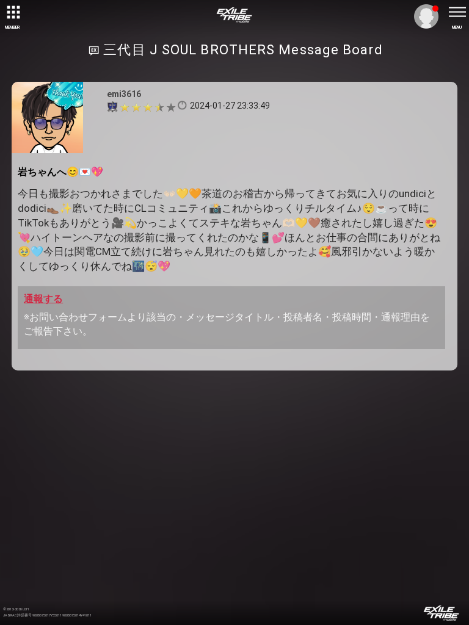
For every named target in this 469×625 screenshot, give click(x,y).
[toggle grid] (12, 12)
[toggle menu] (457, 12)
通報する (43, 299)
